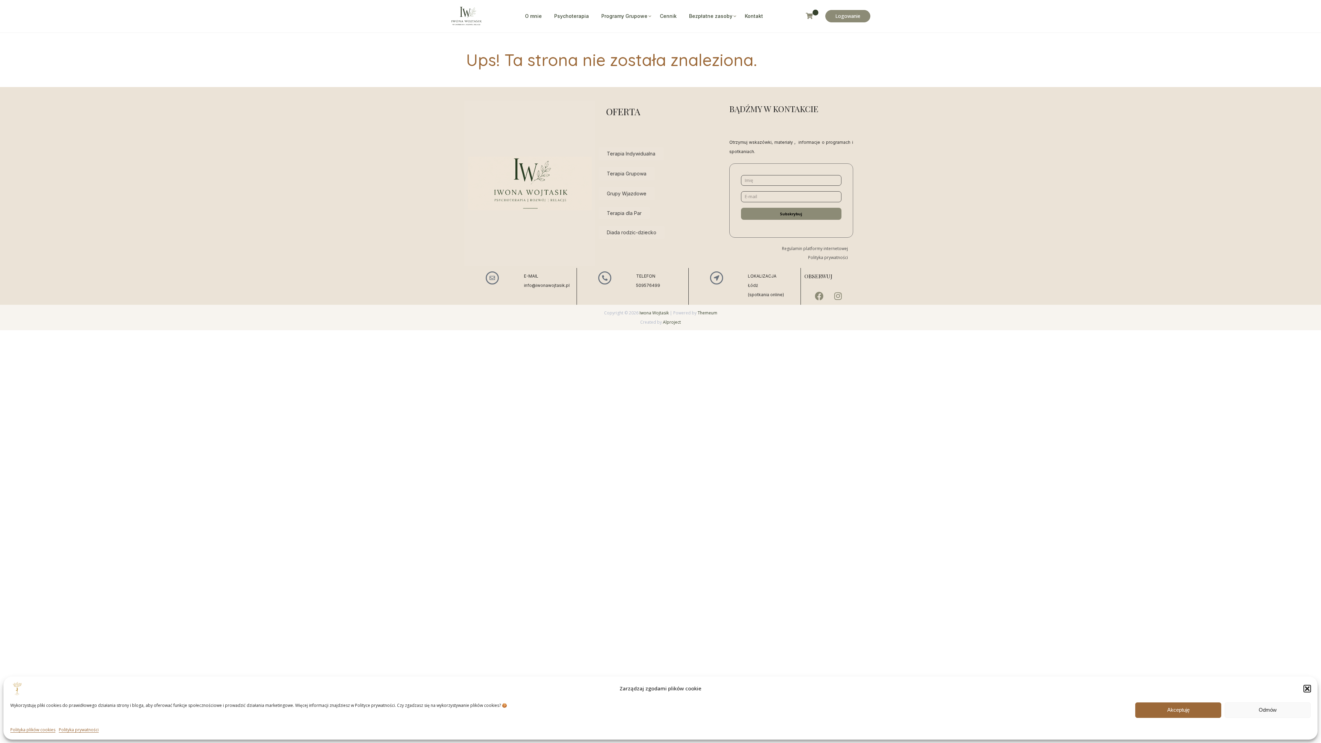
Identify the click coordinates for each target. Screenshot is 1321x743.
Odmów (1268, 710)
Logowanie (847, 16)
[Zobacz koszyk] (812, 16)
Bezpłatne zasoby (710, 16)
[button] (1307, 688)
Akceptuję (1178, 710)
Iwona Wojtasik (654, 313)
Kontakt (754, 16)
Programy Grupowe (624, 16)
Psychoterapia (571, 16)
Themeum (707, 313)
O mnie (533, 16)
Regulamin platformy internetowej (815, 248)
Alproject (672, 322)
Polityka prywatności (79, 730)
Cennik (668, 16)
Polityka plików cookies (32, 730)
